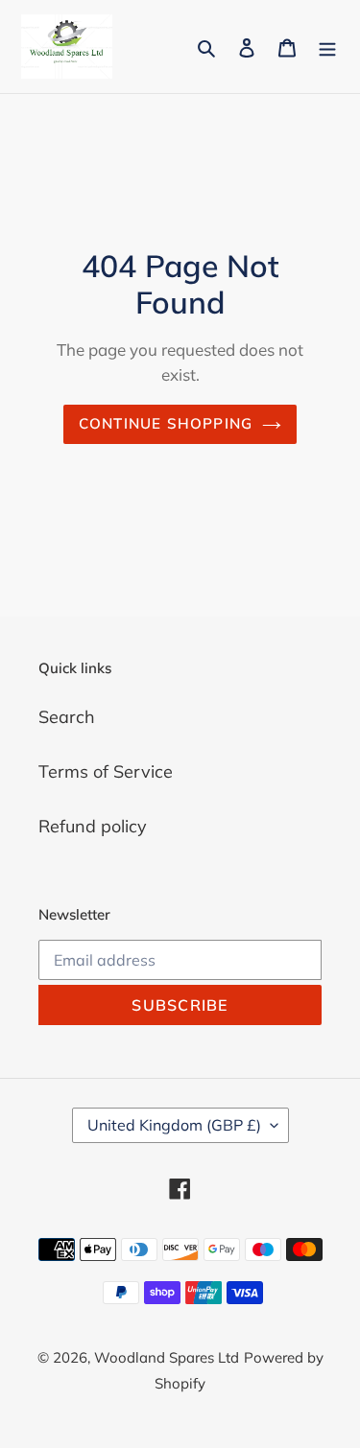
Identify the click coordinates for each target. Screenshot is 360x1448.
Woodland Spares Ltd (166, 1357)
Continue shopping (166, 423)
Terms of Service (105, 771)
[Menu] (327, 46)
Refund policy (92, 826)
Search (66, 717)
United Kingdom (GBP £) (174, 1124)
